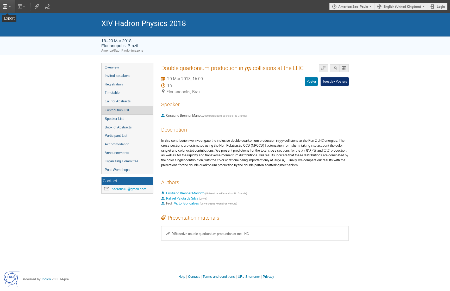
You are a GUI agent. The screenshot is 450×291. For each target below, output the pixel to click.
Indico (46, 279)
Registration (114, 84)
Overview (112, 67)
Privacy (268, 276)
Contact (194, 276)
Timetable (112, 93)
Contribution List (117, 110)
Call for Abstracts (118, 101)
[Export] (7, 6)
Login (441, 6)
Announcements (117, 153)
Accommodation (117, 144)
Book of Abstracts (118, 127)
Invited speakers (117, 76)
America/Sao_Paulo (353, 6)
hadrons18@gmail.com (129, 189)
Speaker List (114, 119)
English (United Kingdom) (402, 6)
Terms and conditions (219, 276)
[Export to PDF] (334, 68)
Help (181, 276)
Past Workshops (117, 170)
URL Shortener (249, 276)
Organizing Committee (121, 161)
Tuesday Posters (334, 81)
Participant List (116, 136)
